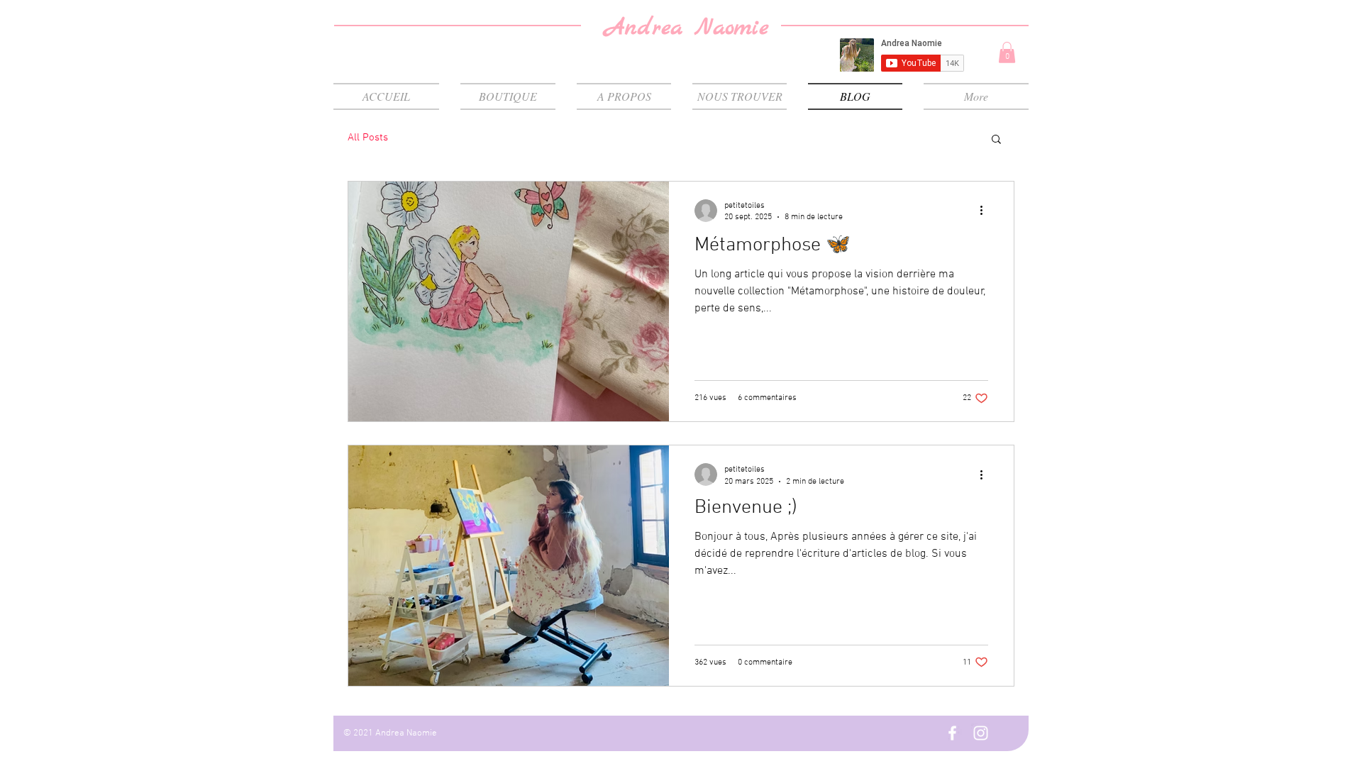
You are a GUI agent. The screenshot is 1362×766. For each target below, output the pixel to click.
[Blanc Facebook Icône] (952, 733)
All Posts (368, 137)
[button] (1007, 52)
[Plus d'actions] (986, 210)
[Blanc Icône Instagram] (980, 733)
